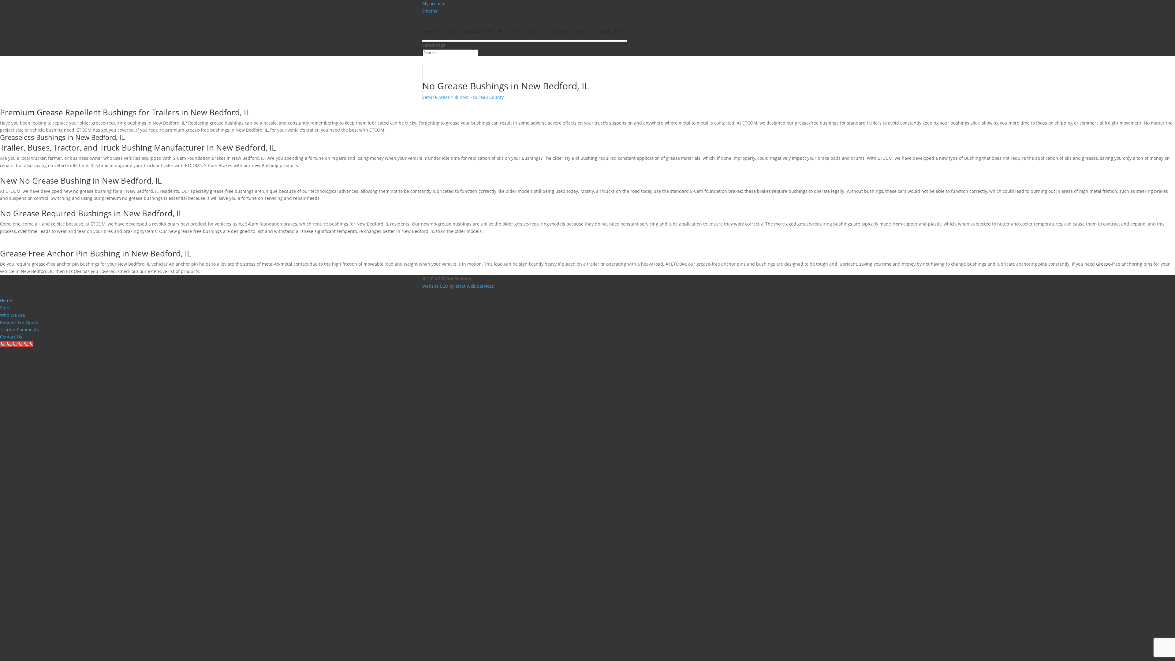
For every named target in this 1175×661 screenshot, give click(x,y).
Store (452, 31)
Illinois (461, 97)
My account (434, 3)
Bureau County (488, 97)
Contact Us (611, 31)
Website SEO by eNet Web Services (458, 286)
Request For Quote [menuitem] (19, 322)
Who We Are (478, 31)
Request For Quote (520, 31)
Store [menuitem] (5, 308)
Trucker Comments (570, 31)
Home (432, 31)
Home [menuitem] (6, 300)
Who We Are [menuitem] (12, 315)
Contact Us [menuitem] (11, 337)
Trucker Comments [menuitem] (19, 329)
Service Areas (436, 97)
